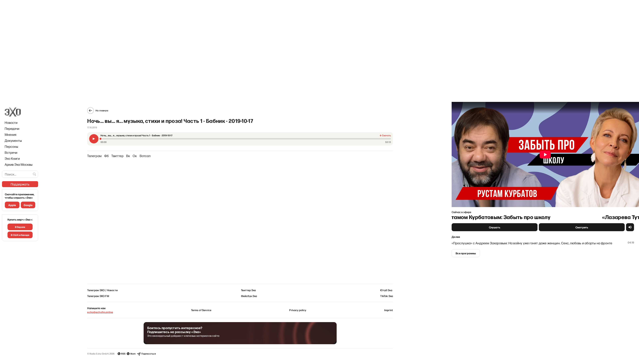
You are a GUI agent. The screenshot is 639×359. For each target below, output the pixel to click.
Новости (11, 122)
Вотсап (145, 156)
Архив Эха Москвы (18, 164)
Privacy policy (297, 310)
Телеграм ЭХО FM (98, 296)
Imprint (388, 310)
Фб (106, 156)
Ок (135, 156)
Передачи (12, 128)
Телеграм (94, 156)
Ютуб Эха (386, 290)
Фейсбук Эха (249, 296)
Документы (13, 140)
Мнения (10, 134)
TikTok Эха (386, 296)
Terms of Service (201, 310)
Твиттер (117, 156)
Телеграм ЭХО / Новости (102, 290)
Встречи (11, 152)
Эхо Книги (12, 158)
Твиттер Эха (248, 290)
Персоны (11, 146)
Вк (128, 156)
